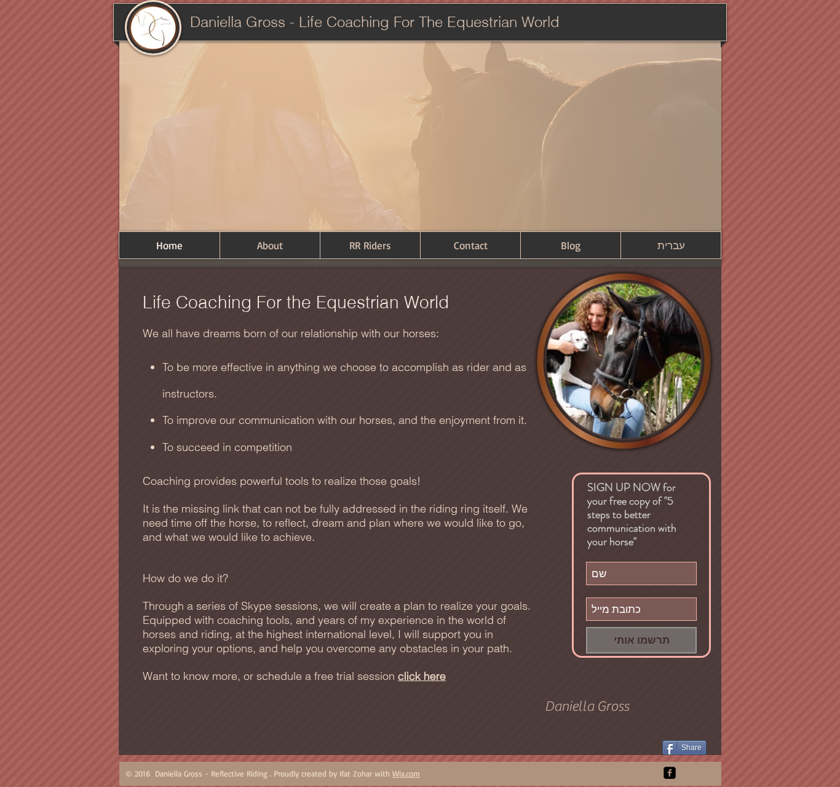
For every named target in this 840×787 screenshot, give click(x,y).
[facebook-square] (670, 773)
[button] (420, 135)
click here (422, 676)
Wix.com (406, 773)
